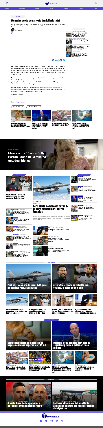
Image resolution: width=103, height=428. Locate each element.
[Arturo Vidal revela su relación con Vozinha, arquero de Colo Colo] (19, 190)
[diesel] (69, 41)
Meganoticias (20, 102)
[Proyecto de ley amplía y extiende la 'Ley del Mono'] (74, 208)
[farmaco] (9, 220)
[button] (18, 106)
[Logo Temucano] (51, 4)
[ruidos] (69, 48)
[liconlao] (74, 179)
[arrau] (74, 199)
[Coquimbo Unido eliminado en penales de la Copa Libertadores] (74, 218)
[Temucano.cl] (7, 3)
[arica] (69, 34)
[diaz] (9, 229)
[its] (9, 212)
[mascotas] (74, 189)
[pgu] (69, 54)
